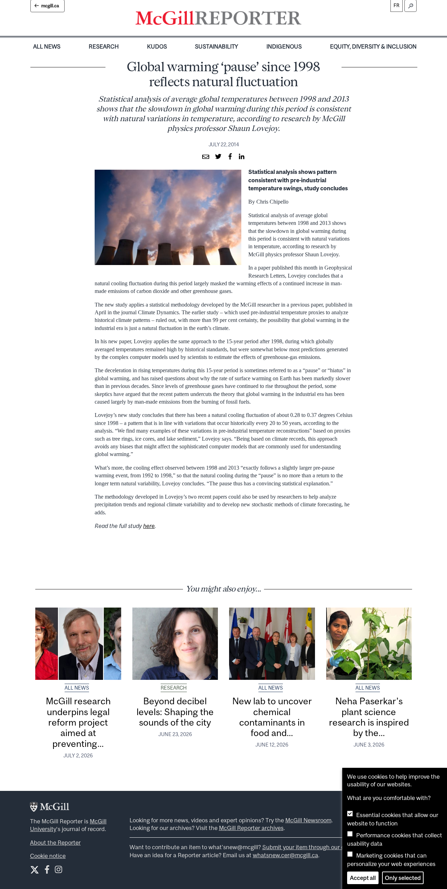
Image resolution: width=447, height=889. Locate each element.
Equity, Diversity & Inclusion (373, 46)
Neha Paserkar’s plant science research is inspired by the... (369, 717)
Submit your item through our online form (316, 847)
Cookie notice (48, 855)
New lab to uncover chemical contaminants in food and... (272, 717)
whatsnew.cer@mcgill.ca (285, 855)
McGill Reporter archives (251, 827)
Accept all (363, 877)
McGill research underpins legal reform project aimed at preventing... (78, 722)
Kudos (157, 46)
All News (46, 46)
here (149, 525)
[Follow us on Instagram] (58, 871)
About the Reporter (55, 842)
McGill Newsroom (308, 820)
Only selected (403, 877)
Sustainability (216, 46)
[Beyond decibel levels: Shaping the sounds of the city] (175, 643)
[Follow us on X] (34, 869)
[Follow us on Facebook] (47, 871)
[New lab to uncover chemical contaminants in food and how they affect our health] (272, 643)
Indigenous (284, 46)
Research (104, 46)
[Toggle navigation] (307, 19)
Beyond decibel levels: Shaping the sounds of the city (175, 712)
